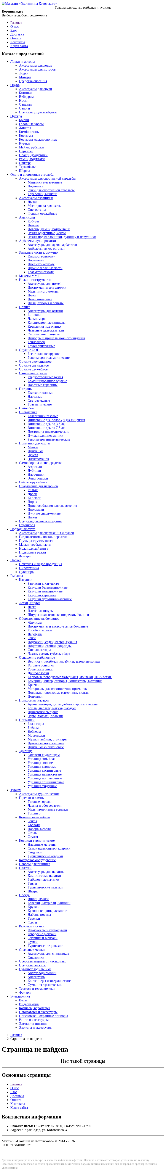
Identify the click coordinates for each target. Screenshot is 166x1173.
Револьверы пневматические (49, 439)
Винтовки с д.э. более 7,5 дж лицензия (56, 420)
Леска (32, 607)
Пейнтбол (26, 408)
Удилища (25, 751)
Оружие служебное (33, 369)
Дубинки (34, 470)
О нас (14, 26)
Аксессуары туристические (39, 794)
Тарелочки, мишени (42, 194)
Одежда (16, 116)
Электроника (20, 996)
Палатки (25, 868)
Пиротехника (29, 568)
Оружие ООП (29, 350)
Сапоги (24, 108)
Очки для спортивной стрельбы (51, 190)
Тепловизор (36, 342)
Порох (32, 502)
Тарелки (34, 918)
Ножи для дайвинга (33, 548)
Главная (16, 22)
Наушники (35, 186)
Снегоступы (37, 209)
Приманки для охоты (34, 443)
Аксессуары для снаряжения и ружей (46, 533)
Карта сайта (19, 46)
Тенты (32, 883)
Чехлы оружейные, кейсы (47, 233)
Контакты (17, 42)
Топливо (34, 813)
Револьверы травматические (49, 357)
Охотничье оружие (33, 373)
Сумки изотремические (45, 984)
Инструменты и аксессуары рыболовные (58, 626)
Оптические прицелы (44, 334)
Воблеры (34, 731)
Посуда (24, 895)
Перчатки (26, 151)
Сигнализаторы (39, 650)
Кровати (34, 825)
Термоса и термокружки (37, 988)
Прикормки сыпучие (43, 712)
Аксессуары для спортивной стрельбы (47, 178)
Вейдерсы (26, 96)
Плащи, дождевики (33, 155)
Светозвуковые (39, 400)
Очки (32, 638)
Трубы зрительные (41, 346)
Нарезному (36, 260)
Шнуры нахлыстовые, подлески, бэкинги (58, 614)
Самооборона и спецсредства (40, 463)
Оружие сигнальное (34, 365)
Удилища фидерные (42, 786)
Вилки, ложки (38, 899)
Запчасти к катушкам (43, 583)
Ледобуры (35, 634)
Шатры (33, 891)
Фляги (32, 922)
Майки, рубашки (31, 147)
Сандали (25, 104)
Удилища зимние (40, 762)
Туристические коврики (45, 856)
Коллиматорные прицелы (46, 322)
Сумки (33, 942)
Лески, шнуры (29, 603)
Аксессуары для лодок (35, 65)
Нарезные (35, 396)
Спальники (36, 957)
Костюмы (26, 135)
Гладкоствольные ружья (45, 377)
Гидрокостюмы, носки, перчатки (43, 537)
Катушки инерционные (45, 591)
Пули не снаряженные (44, 513)
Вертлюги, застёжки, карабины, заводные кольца (64, 661)
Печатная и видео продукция (40, 564)
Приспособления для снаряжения (52, 505)
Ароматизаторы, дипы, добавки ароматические (62, 704)
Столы (32, 833)
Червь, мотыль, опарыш (45, 716)
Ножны (33, 225)
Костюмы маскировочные (38, 139)
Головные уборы (31, 124)
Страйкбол (27, 525)
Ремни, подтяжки (32, 159)
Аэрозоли (35, 466)
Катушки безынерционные (47, 587)
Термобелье (27, 167)
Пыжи (32, 517)
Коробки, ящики (40, 630)
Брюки (24, 120)
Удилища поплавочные (45, 778)
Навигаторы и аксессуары (38, 1012)
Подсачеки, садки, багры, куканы (52, 642)
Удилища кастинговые (44, 770)
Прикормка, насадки (34, 700)
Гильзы (33, 490)
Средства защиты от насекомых (42, 961)
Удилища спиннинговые (46, 782)
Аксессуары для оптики (45, 311)
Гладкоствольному (41, 256)
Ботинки (25, 93)
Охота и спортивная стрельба (32, 174)
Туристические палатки (45, 887)
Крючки (34, 685)
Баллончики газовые (43, 416)
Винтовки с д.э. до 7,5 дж (46, 428)
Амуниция (27, 217)
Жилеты (25, 128)
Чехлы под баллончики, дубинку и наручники (62, 237)
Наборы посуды (39, 914)
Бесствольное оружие (43, 354)
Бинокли (34, 315)
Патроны (25, 389)
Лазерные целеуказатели (46, 330)
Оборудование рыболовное (39, 618)
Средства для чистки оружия (40, 521)
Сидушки (35, 852)
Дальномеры (37, 318)
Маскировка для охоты (44, 206)
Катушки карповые (42, 595)
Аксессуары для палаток (46, 872)
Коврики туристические (37, 840)
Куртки (24, 143)
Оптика (24, 307)
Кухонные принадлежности (48, 910)
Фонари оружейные (42, 213)
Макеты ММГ (29, 276)
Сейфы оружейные (33, 482)
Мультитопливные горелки (48, 809)
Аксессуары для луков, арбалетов (52, 244)
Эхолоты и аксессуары (35, 1027)
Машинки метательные (45, 182)
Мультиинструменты (43, 291)
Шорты (24, 170)
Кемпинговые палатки (44, 875)
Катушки (25, 579)
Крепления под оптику (45, 326)
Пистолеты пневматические (48, 431)
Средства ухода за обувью (38, 112)
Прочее (15, 560)
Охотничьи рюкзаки (42, 938)
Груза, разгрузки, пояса (36, 540)
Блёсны (33, 727)
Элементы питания (33, 1023)
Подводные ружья (32, 552)
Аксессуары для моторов (37, 69)
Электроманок (38, 459)
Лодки (24, 73)
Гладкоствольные (40, 392)
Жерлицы (35, 622)
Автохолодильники (42, 973)
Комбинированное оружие (47, 381)
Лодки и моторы (22, 61)
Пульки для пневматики (45, 435)
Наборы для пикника (34, 864)
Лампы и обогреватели (45, 805)
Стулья (33, 836)
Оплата (15, 38)
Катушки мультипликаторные (50, 599)
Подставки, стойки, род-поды (50, 646)
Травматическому (41, 272)
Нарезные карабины (42, 385)
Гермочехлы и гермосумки (47, 930)
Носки (24, 100)
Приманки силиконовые (46, 747)
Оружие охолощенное (35, 361)
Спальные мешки (32, 949)
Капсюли (34, 498)
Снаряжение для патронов (38, 486)
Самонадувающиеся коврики (49, 848)
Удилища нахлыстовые (45, 774)
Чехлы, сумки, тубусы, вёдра (49, 653)
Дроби (32, 494)
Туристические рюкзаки (45, 946)
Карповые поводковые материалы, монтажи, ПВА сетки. (70, 677)
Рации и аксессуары (34, 1020)
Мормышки (36, 735)
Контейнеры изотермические (49, 981)
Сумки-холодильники (35, 969)
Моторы (25, 77)
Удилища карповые (42, 766)
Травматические (40, 404)
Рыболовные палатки (43, 879)
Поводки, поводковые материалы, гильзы (58, 692)
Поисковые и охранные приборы (43, 1016)
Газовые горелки (40, 801)
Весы (23, 1000)
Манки (33, 447)
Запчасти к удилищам (44, 755)
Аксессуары (36, 977)
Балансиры (36, 724)
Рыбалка (16, 576)
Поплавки (35, 696)
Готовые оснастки (41, 665)
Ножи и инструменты (35, 280)
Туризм (15, 790)
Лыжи (32, 202)
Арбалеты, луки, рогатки (37, 241)
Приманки (35, 451)
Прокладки (36, 509)
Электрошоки (38, 478)
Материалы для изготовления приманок (57, 688)
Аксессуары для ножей (45, 283)
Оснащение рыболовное (37, 657)
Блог (13, 30)
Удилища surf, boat (41, 759)
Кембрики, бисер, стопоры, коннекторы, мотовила (65, 681)
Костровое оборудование (37, 860)
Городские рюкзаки (42, 934)
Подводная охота (22, 529)
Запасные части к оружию (38, 252)
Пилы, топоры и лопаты (46, 303)
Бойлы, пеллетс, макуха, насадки (52, 708)
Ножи (32, 295)
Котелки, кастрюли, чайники (49, 903)
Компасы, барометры (34, 1008)
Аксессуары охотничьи (36, 198)
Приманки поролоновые (46, 743)
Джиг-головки (38, 673)
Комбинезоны (29, 132)
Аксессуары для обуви (35, 89)
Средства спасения (33, 81)
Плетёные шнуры (41, 611)
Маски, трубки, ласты (35, 544)
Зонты (32, 821)
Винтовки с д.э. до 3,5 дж (46, 424)
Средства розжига (32, 965)
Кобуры (33, 221)
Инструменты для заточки (47, 287)
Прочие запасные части (45, 268)
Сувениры (26, 572)
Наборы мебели (39, 829)
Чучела (33, 455)
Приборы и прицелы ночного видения (56, 338)
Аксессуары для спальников (48, 953)
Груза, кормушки (40, 669)
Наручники (36, 474)
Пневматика (28, 412)
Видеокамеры (29, 1004)
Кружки (34, 907)
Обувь (14, 85)
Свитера (25, 163)
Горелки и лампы (32, 798)
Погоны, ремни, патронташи (49, 229)
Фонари (25, 556)
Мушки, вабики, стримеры (47, 739)
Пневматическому (41, 264)
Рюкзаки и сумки (32, 926)
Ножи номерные (40, 299)
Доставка (17, 34)
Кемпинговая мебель (34, 817)
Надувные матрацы (42, 844)
